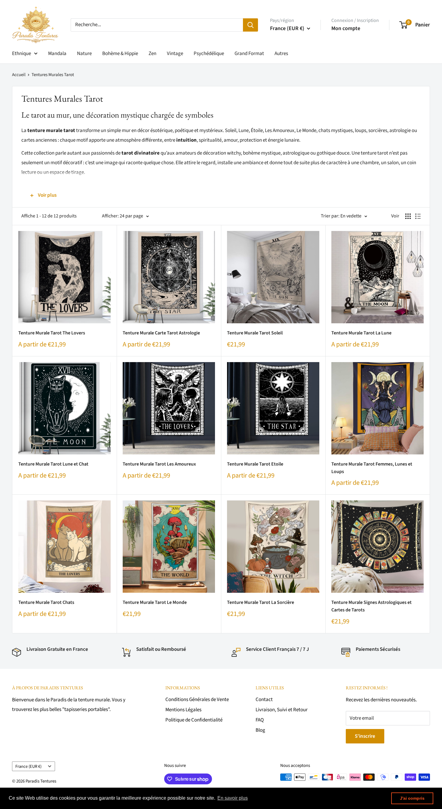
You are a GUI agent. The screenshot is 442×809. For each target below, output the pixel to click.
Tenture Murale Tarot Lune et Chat (53, 464)
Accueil (19, 75)
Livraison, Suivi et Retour (282, 709)
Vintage (175, 53)
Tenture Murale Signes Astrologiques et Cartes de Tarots (371, 606)
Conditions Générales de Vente (197, 699)
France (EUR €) (28, 766)
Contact (264, 699)
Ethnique (21, 53)
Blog (260, 730)
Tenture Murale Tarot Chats (46, 602)
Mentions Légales (183, 709)
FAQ (260, 720)
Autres (281, 53)
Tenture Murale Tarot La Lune (361, 333)
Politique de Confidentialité (194, 720)
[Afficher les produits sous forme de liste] (418, 216)
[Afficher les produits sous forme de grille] (408, 216)
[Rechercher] (250, 25)
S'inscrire (365, 736)
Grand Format (249, 53)
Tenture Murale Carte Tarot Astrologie (161, 333)
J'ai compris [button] (412, 798)
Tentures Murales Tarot (53, 75)
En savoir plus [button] (232, 798)
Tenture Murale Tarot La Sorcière (260, 602)
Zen (152, 53)
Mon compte (345, 28)
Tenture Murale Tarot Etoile (255, 464)
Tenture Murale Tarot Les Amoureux (159, 464)
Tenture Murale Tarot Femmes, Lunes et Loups (371, 468)
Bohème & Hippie (120, 53)
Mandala (57, 53)
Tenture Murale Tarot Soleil (255, 333)
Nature (84, 53)
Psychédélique (209, 53)
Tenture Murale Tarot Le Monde (155, 602)
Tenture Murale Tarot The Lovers (51, 333)
